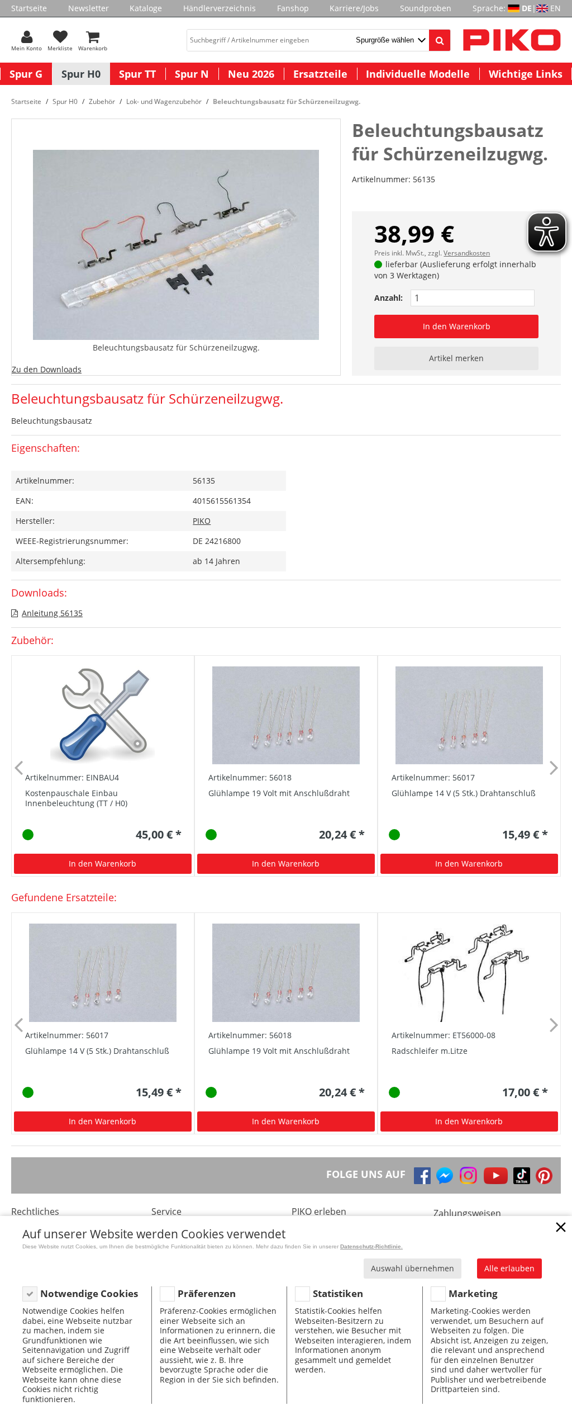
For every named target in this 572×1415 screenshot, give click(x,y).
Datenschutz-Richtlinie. (371, 1246)
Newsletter (88, 8)
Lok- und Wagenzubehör (164, 101)
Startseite (29, 8)
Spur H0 (81, 74)
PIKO (202, 520)
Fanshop (293, 8)
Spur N (192, 74)
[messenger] (444, 1175)
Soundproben (425, 8)
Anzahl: (388, 297)
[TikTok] (521, 1175)
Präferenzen (207, 1293)
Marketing (473, 1293)
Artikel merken (456, 358)
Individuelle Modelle (418, 74)
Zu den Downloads (47, 369)
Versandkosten (467, 253)
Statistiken (338, 1293)
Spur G (25, 74)
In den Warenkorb (456, 326)
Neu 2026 (251, 74)
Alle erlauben (509, 1268)
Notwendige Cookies (89, 1293)
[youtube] (496, 1175)
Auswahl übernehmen (412, 1268)
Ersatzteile (320, 74)
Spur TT (137, 74)
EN (555, 8)
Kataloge (146, 8)
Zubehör (102, 101)
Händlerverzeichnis (219, 8)
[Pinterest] (544, 1175)
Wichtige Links (526, 74)
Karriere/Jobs (354, 8)
